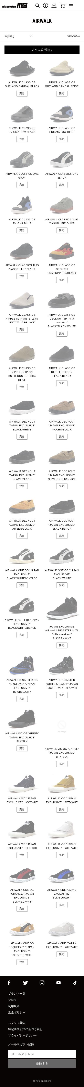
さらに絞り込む (42, 49)
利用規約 (14, 1006)
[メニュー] (71, 5)
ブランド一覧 (16, 993)
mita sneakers (43, 1081)
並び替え (9, 36)
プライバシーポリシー (22, 1035)
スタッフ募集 (16, 1022)
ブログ (12, 999)
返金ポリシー (16, 1012)
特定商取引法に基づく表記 (25, 1029)
